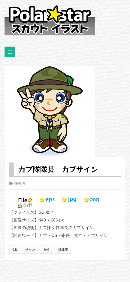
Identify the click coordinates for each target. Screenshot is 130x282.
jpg (69, 199)
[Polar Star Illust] (50, 20)
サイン (30, 249)
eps (47, 199)
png (91, 199)
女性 (46, 249)
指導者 (20, 182)
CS (14, 249)
